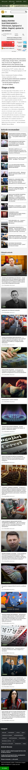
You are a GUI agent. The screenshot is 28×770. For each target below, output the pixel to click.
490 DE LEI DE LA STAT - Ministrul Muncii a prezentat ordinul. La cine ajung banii (17, 174)
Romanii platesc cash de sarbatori (10, 399)
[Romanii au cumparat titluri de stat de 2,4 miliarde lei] (14, 574)
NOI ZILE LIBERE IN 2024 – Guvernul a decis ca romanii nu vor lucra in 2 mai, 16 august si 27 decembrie (13, 650)
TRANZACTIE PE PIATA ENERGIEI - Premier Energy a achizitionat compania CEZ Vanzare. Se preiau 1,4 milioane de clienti (13, 428)
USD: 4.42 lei (4, 1)
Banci (23, 732)
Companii (4, 738)
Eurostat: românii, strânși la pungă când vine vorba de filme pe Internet (13, 751)
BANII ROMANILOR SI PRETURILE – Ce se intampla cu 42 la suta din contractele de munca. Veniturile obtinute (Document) (17, 143)
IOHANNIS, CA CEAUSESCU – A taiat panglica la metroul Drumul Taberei (17, 206)
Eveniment (11, 732)
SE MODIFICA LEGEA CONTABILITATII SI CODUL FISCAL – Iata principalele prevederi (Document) (17, 214)
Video (24, 743)
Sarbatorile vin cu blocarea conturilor (11, 310)
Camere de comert (7, 735)
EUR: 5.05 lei (11, 1)
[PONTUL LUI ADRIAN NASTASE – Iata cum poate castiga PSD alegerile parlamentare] (4, 189)
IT (13, 741)
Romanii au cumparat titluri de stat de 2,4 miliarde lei (14, 587)
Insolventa (22, 738)
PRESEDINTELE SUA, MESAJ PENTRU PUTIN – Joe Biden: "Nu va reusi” (18, 158)
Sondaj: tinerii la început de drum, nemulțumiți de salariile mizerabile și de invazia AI (13, 756)
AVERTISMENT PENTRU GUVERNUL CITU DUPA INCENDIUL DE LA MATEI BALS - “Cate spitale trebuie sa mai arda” (18, 135)
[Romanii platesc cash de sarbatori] (14, 387)
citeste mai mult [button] (16, 764)
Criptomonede (13, 738)
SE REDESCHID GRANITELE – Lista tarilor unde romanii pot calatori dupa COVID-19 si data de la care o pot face (18, 237)
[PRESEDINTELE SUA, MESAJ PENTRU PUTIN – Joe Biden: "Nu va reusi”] (4, 158)
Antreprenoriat (18, 735)
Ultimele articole (6, 252)
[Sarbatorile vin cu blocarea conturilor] (14, 298)
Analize (4, 732)
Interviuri (18, 743)
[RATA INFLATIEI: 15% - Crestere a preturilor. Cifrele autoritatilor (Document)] (4, 221)
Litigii (18, 732)
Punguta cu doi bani (7, 743)
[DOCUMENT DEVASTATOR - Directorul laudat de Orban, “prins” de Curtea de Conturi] (4, 244)
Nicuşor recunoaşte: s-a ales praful (9, 759)
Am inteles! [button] (4, 768)
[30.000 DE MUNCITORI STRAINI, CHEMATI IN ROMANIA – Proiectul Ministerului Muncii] (4, 166)
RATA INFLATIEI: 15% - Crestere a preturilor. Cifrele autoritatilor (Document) (17, 222)
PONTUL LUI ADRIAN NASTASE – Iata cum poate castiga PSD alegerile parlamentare (18, 189)
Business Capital (6, 741)
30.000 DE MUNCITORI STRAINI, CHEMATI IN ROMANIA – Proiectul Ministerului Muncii (17, 166)
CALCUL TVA (19, 1)
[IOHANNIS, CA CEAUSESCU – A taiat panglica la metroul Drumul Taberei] (4, 206)
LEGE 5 (24, 1)
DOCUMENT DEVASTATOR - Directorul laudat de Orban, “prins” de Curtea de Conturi (17, 244)
